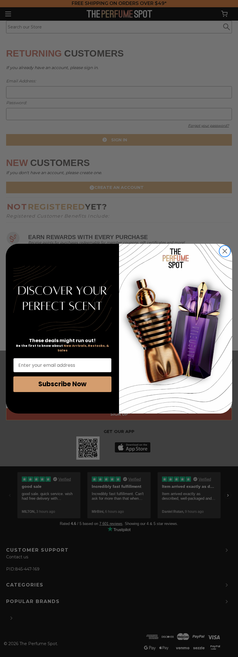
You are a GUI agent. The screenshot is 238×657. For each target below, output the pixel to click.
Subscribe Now (62, 384)
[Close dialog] (225, 251)
